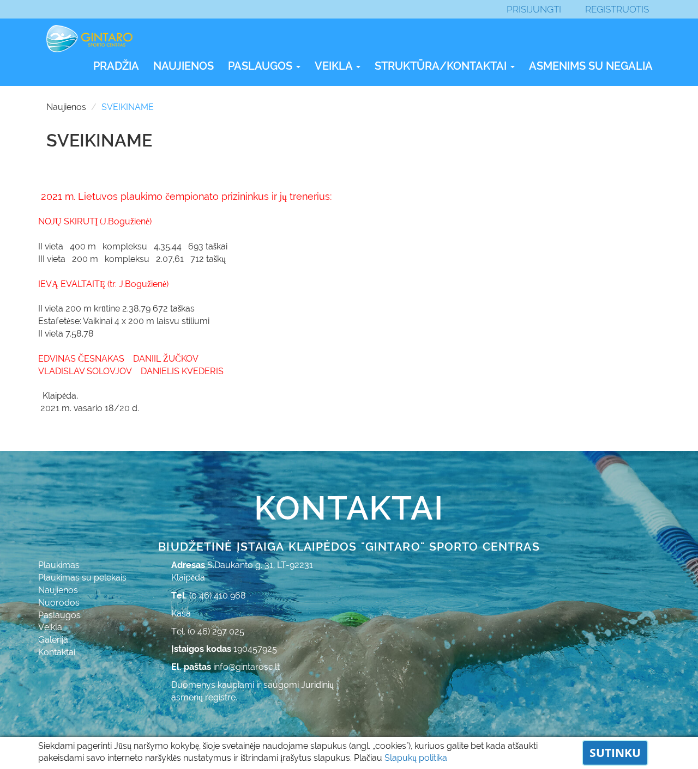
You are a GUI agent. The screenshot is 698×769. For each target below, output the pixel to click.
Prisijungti (534, 9)
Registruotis (617, 9)
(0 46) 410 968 (217, 595)
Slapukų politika (415, 758)
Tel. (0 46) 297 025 (207, 631)
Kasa (181, 613)
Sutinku (615, 752)
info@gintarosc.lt (246, 667)
